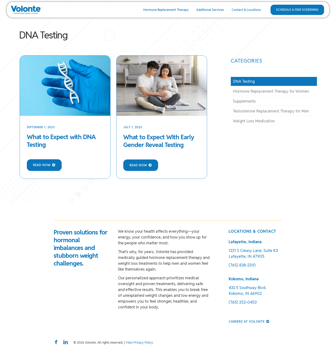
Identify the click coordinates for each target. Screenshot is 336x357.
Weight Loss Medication (254, 121)
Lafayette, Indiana (245, 241)
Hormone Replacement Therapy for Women (271, 91)
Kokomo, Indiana (244, 278)
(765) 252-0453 (243, 302)
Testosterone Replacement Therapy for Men (271, 111)
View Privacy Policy (139, 342)
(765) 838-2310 (242, 265)
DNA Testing (244, 81)
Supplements (244, 101)
